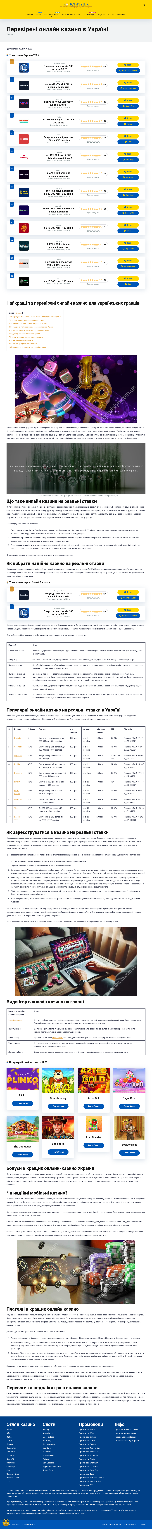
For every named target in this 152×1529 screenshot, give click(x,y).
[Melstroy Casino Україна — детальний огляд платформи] (24, 179)
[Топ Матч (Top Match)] (24, 250)
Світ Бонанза (48, 1463)
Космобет (11, 1452)
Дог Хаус (47, 1448)
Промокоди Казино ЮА (89, 1448)
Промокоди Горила (87, 1444)
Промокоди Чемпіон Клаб (90, 1481)
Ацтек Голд (48, 1433)
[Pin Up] (24, 125)
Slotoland (129, 195)
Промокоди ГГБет (87, 1440)
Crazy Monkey (58, 1098)
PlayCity (101, 14)
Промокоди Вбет (86, 1433)
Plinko (22, 1095)
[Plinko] (23, 1089)
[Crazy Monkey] (58, 1092)
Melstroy (129, 177)
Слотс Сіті (11, 1459)
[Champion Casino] (24, 72)
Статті (111, 14)
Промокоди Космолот (88, 1455)
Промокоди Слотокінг (88, 1466)
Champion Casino (129, 70)
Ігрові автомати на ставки (126, 1429)
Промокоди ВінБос (87, 1437)
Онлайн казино (34, 14)
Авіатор (46, 1429)
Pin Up (129, 124)
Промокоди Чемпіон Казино (91, 1478)
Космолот (11, 1455)
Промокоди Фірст (87, 1474)
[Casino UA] (24, 214)
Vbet (16, 808)
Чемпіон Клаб (13, 1474)
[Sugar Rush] (129, 1092)
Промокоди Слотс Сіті (88, 1463)
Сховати (19, 313)
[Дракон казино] (24, 232)
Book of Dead (129, 1144)
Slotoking (129, 159)
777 (8, 1481)
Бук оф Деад (48, 1437)
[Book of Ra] (58, 1138)
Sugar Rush (129, 1098)
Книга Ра (47, 1452)
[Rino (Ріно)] (24, 285)
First (129, 142)
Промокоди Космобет (88, 1452)
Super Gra (129, 106)
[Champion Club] (24, 90)
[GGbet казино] (24, 268)
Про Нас (121, 14)
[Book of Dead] (129, 1139)
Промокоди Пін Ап (87, 1459)
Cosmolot (18, 747)
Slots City (18, 738)
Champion (18, 799)
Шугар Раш (48, 1470)
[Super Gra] (24, 107)
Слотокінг (11, 1463)
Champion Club (129, 88)
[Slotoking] (24, 161)
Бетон (9, 1429)
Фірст (9, 1470)
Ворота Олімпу (49, 1444)
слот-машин (57, 1038)
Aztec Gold (93, 1098)
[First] (24, 143)
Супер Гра (11, 1466)
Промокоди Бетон (87, 1429)
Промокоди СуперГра (88, 1470)
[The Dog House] (23, 1141)
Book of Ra (58, 1143)
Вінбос (9, 1437)
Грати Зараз (22, 1103)
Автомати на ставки (71, 14)
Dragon (129, 231)
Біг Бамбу (47, 1440)
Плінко (46, 1459)
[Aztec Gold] (94, 1092)
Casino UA (129, 213)
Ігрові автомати (51, 14)
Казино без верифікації (125, 1437)
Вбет (9, 1433)
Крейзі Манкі (48, 1455)
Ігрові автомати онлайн (125, 1433)
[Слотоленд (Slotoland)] (24, 196)
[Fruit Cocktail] (94, 1131)
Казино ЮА (11, 1448)
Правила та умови (130, 1524)
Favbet (17, 782)
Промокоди (89, 14)
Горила (10, 1444)
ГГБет (9, 1440)
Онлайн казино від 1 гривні (127, 1440)
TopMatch (129, 248)
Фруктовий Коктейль (52, 1466)
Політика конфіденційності (111, 1524)
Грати (129, 65)
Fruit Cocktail (94, 1137)
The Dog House (22, 1146)
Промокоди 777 (86, 1485)
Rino (129, 284)
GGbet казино (129, 266)
